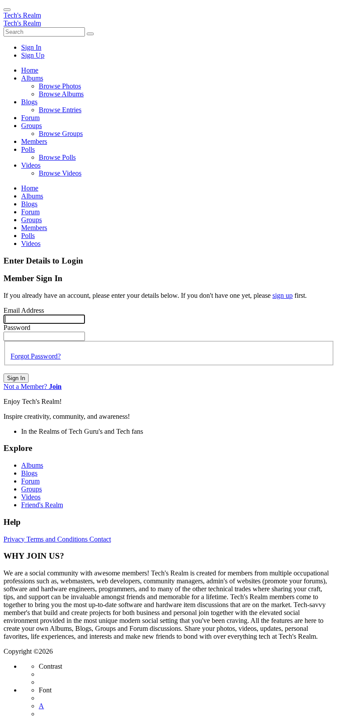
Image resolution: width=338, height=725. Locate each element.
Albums (32, 465)
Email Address (24, 310)
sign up (282, 295)
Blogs (29, 473)
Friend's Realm (42, 505)
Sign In (16, 378)
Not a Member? (33, 386)
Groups (31, 489)
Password (17, 327)
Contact (100, 539)
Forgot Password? (36, 356)
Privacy (15, 539)
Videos (30, 497)
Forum (30, 481)
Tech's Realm (22, 15)
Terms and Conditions (57, 539)
